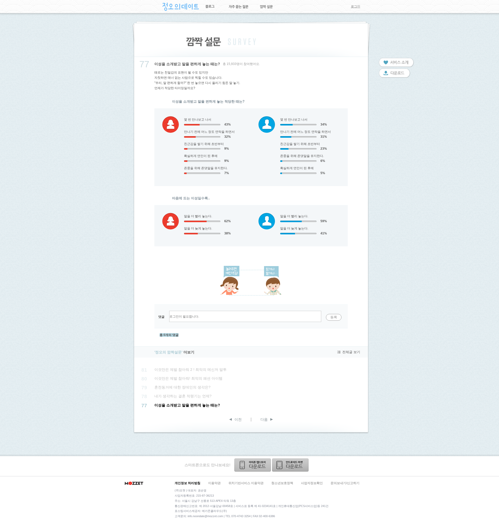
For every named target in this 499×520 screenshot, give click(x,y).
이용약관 (214, 483)
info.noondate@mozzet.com (205, 516)
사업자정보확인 (312, 483)
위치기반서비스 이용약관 (246, 483)
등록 (333, 317)
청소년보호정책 (282, 483)
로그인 (355, 6)
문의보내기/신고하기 (345, 483)
